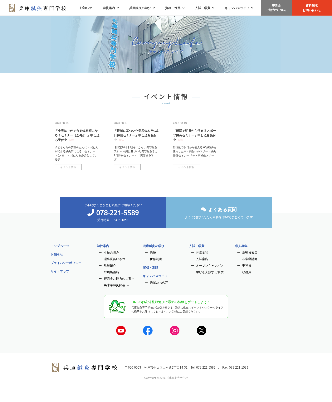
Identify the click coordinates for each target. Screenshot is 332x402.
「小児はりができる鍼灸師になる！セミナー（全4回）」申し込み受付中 (77, 135)
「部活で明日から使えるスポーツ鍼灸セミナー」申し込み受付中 (194, 135)
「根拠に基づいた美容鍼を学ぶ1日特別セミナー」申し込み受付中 (136, 135)
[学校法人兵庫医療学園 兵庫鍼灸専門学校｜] (37, 7)
